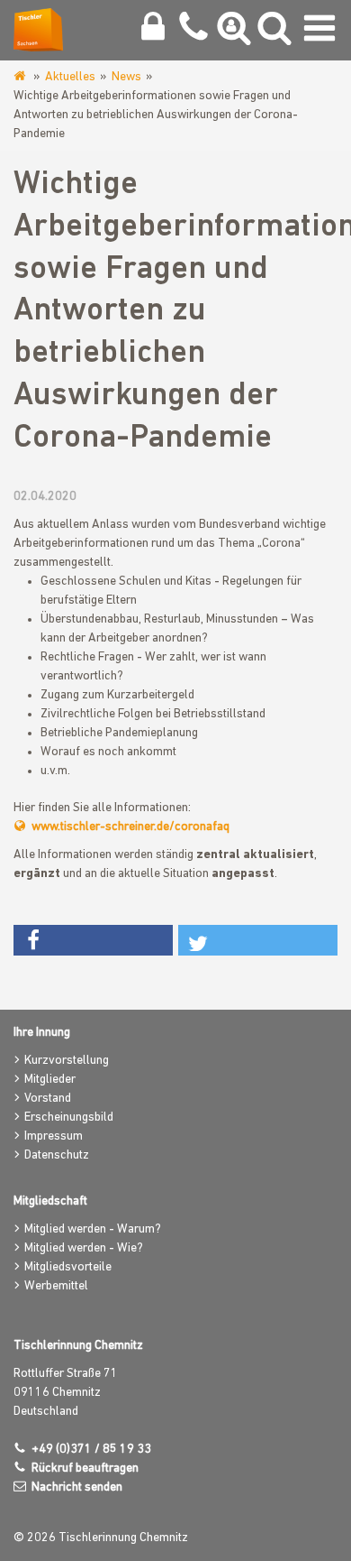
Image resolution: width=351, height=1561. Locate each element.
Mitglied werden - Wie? (83, 1248)
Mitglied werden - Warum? (92, 1229)
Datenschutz (56, 1155)
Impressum (53, 1136)
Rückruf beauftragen (85, 1468)
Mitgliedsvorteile (68, 1267)
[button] (93, 940)
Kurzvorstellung (66, 1060)
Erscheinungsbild (68, 1117)
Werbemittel (56, 1286)
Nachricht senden (77, 1487)
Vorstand (47, 1098)
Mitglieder (50, 1079)
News (126, 77)
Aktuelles (70, 77)
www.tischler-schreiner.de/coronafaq (131, 827)
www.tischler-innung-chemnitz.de (21, 77)
